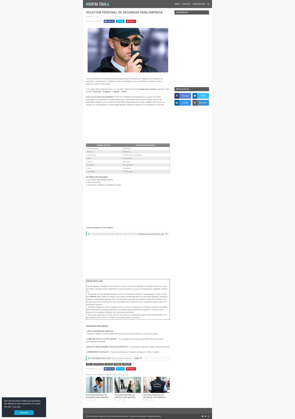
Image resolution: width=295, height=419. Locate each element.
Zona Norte (126, 364)
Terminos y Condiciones (138, 416)
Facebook (97, 92)
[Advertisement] (128, 125)
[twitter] (205, 416)
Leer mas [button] (16, 407)
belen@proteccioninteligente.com (151, 234)
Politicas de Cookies (154, 416)
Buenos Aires (98, 364)
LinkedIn (115, 92)
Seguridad (109, 364)
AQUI (137, 358)
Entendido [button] (24, 413)
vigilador (117, 364)
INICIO (177, 4)
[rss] (208, 416)
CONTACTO (186, 4)
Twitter (124, 92)
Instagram (107, 92)
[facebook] (202, 416)
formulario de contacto (146, 89)
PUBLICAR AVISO (199, 4)
